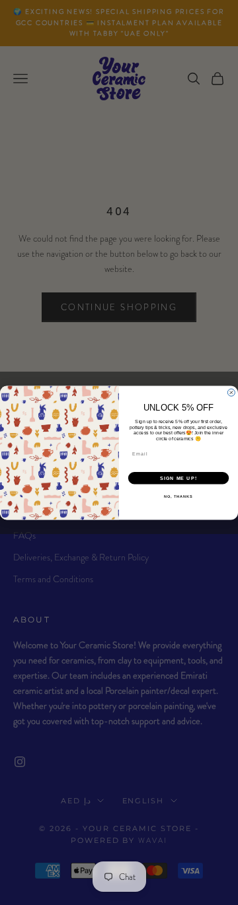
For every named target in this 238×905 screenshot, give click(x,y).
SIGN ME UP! (178, 478)
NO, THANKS (178, 496)
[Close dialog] (231, 392)
